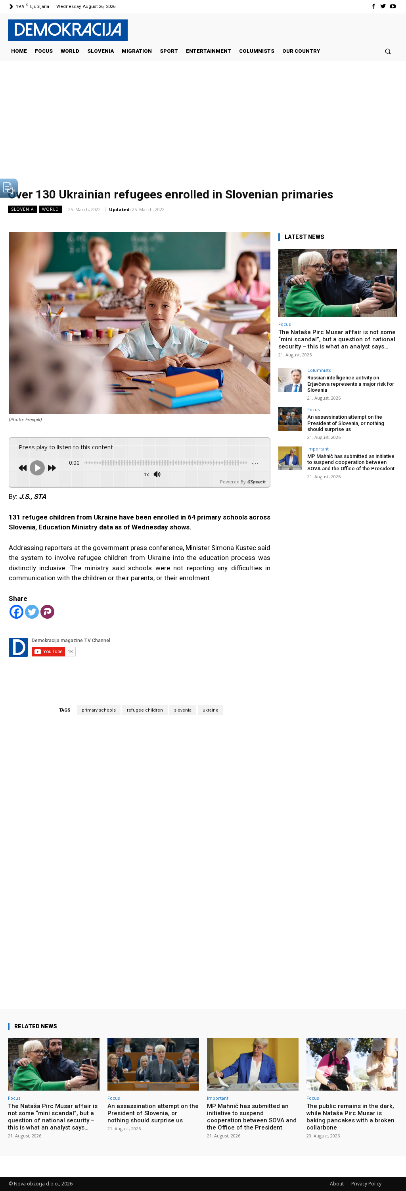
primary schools (99, 710)
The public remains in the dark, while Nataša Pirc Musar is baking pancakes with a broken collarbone (350, 1116)
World (50, 209)
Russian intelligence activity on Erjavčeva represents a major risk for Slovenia (350, 384)
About (337, 1183)
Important (318, 448)
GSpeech (256, 481)
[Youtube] (393, 7)
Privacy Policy (366, 1183)
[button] (388, 51)
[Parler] (47, 612)
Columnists (319, 370)
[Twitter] (383, 7)
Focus (284, 324)
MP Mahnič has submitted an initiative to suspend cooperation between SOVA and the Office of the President (351, 462)
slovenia (183, 710)
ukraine (210, 710)
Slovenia (22, 209)
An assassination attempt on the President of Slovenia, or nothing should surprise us (345, 423)
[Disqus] (139, 851)
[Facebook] (373, 7)
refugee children (145, 710)
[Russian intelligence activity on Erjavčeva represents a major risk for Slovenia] (290, 380)
